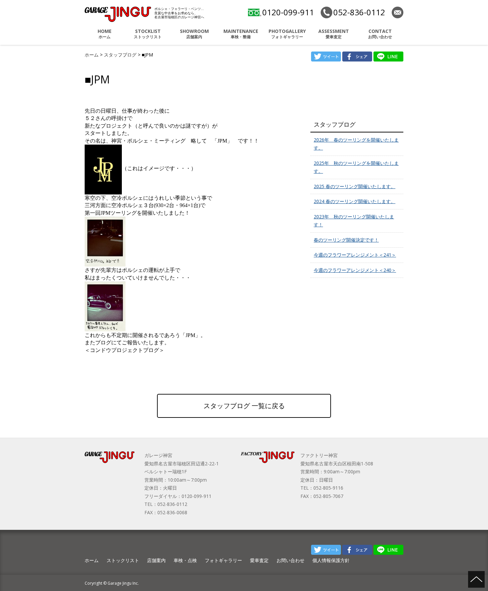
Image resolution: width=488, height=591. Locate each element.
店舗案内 (194, 34)
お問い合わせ (380, 34)
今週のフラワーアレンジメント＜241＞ (355, 255)
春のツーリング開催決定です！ (346, 240)
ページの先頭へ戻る (476, 579)
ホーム (105, 34)
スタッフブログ (121, 55)
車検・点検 (185, 560)
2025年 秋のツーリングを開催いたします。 (356, 167)
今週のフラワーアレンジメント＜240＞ (355, 270)
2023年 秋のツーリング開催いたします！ (354, 220)
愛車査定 (333, 34)
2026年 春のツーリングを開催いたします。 (356, 144)
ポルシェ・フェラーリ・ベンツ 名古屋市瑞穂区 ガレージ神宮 (118, 14)
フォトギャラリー (287, 34)
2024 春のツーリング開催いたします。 (354, 201)
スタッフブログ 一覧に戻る (244, 405)
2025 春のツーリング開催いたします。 (354, 186)
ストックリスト (148, 34)
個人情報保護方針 (331, 560)
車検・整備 (240, 34)
